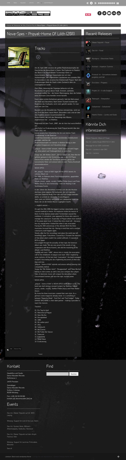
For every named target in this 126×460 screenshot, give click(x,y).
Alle (24, 25)
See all (9, 448)
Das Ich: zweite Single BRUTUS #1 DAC (100, 142)
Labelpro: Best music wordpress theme (18, 456)
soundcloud (114, 13)
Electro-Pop (30, 25)
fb (99, 13)
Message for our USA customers (97, 145)
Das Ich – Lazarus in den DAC (96, 149)
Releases (23, 2)
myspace (109, 13)
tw (104, 13)
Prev (95, 3)
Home (8, 2)
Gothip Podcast (48, 2)
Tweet (40, 354)
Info (38, 2)
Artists (31, 2)
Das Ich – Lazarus (92, 153)
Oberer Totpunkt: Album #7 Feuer (98, 138)
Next (87, 3)
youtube (119, 13)
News (15, 2)
